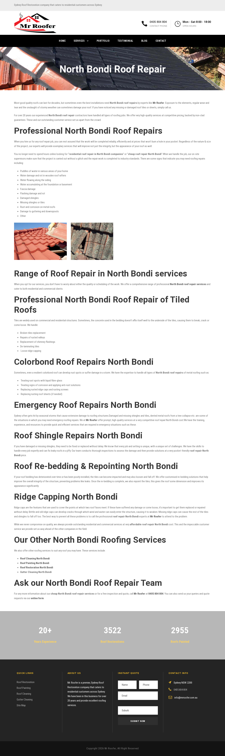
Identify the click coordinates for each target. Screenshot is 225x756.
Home (62, 40)
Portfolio (103, 40)
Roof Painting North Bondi (34, 563)
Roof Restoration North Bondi (36, 567)
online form (37, 598)
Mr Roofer (139, 593)
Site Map (21, 705)
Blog (144, 40)
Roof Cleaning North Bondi (35, 558)
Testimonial (125, 40)
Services (79, 40)
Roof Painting (24, 688)
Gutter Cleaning (25, 699)
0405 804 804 (158, 22)
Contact (161, 40)
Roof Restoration (25, 682)
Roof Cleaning (24, 693)
